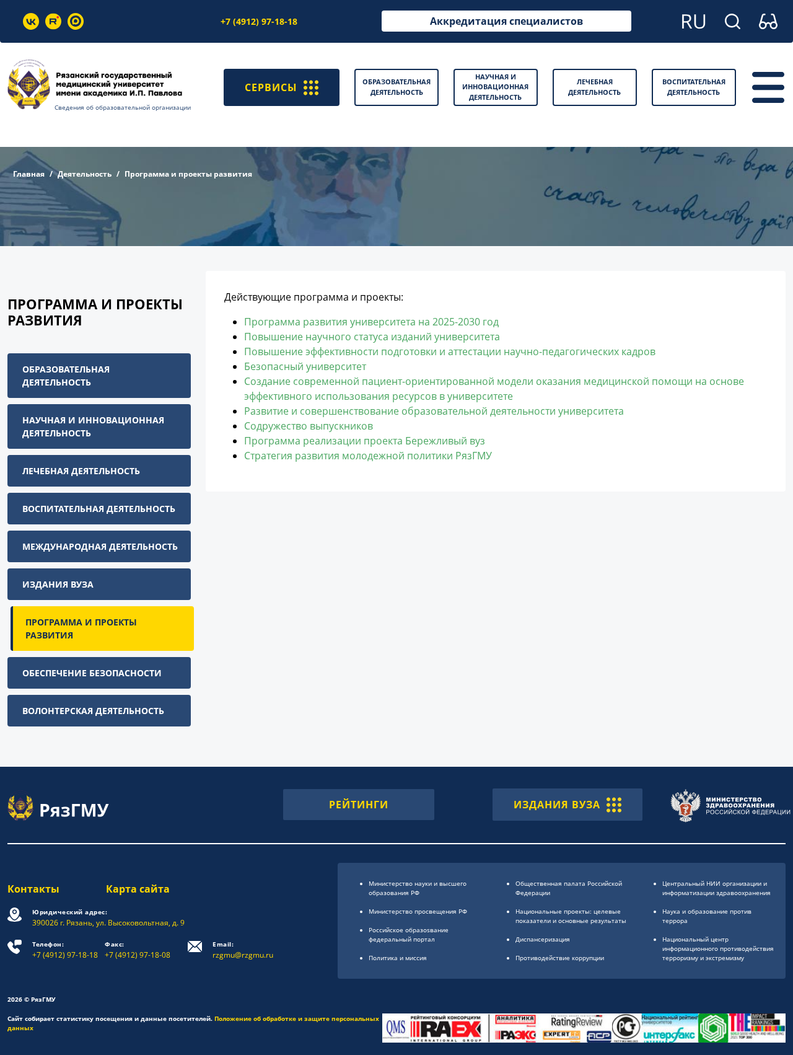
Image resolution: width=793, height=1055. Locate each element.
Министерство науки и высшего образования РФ (418, 888)
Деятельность (85, 174)
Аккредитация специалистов (506, 21)
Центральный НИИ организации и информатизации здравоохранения (716, 888)
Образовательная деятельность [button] (396, 87)
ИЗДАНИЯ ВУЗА (557, 804)
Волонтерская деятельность (93, 711)
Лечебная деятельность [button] (594, 87)
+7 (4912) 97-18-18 (259, 21)
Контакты (33, 889)
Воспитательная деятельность (98, 508)
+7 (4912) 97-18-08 (137, 950)
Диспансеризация (542, 939)
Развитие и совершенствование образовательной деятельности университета (434, 411)
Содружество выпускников (308, 426)
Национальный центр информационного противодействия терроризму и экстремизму (718, 948)
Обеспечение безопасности (92, 673)
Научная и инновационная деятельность (93, 426)
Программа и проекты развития (81, 628)
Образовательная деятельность (66, 375)
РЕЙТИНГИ (358, 804)
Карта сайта (138, 889)
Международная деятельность (100, 546)
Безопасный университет (305, 366)
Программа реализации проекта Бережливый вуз (364, 441)
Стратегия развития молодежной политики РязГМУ (368, 455)
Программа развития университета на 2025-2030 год (371, 322)
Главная (29, 174)
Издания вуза (58, 584)
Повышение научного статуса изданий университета (372, 336)
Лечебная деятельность (81, 471)
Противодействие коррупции (559, 957)
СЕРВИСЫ (271, 87)
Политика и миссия (398, 957)
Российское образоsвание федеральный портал (409, 934)
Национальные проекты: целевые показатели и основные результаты (570, 916)
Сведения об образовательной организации (123, 107)
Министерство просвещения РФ (418, 911)
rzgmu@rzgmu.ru (242, 950)
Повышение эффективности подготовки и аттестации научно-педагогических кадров (449, 351)
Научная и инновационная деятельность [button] (495, 87)
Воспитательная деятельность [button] (693, 87)
